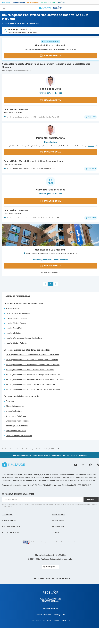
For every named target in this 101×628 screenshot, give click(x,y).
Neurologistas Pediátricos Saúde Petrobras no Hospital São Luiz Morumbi (35, 379)
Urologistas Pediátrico (15, 411)
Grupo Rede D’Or (63, 578)
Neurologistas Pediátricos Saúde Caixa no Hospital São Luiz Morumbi (33, 375)
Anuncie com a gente (10, 532)
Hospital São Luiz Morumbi (50, 45)
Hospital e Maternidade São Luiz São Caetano (24, 338)
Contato (55, 532)
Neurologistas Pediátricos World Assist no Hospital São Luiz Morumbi (33, 389)
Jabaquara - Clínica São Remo (18, 313)
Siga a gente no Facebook (90, 465)
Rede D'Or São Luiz (43, 615)
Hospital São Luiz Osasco (16, 323)
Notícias (61, 2)
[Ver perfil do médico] (50, 81)
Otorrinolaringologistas (15, 406)
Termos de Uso (58, 526)
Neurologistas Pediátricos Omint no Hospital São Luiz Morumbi (30, 384)
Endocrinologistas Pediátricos (18, 421)
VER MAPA (92, 117)
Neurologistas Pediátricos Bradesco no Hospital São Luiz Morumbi (32, 360)
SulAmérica (36, 620)
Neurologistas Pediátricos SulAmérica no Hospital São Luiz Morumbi (32, 355)
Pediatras (10, 401)
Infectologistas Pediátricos (17, 426)
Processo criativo (9, 521)
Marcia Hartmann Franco (50, 189)
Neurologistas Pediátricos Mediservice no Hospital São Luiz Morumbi (32, 365)
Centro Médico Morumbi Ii (16, 109)
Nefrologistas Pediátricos (16, 431)
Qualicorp (66, 620)
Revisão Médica (58, 521)
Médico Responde (48, 2)
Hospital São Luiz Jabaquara (17, 318)
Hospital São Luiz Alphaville (16, 343)
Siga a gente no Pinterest (98, 465)
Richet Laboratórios (51, 620)
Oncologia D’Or (59, 615)
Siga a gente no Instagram (83, 465)
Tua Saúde (6, 2)
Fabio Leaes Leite (50, 88)
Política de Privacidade (11, 526)
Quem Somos (7, 515)
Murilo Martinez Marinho (50, 137)
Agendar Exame (33, 2)
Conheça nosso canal (75, 465)
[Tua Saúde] (13, 464)
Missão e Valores (58, 515)
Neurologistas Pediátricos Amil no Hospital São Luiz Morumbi (30, 370)
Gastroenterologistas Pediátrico (19, 436)
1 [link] (50, 284)
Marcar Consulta (18, 449)
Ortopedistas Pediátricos (16, 416)
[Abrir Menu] (4, 8)
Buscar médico (19, 2)
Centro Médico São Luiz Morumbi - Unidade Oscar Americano (33, 161)
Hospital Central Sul (14, 328)
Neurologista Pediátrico (34, 449)
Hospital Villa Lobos (13, 333)
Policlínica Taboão (13, 308)
